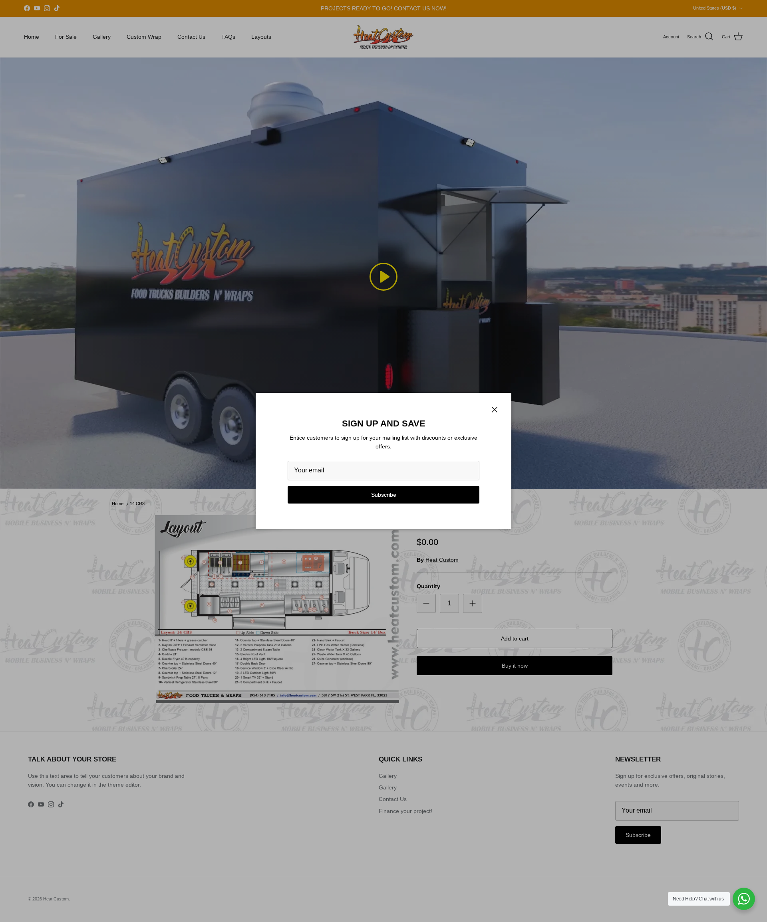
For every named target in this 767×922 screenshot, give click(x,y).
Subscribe (383, 495)
